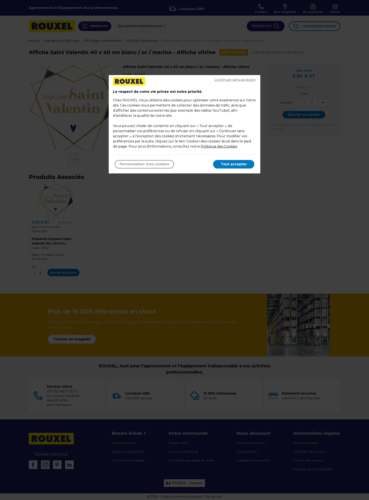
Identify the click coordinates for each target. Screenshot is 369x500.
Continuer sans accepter (235, 80)
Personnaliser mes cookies (144, 164)
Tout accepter (234, 164)
